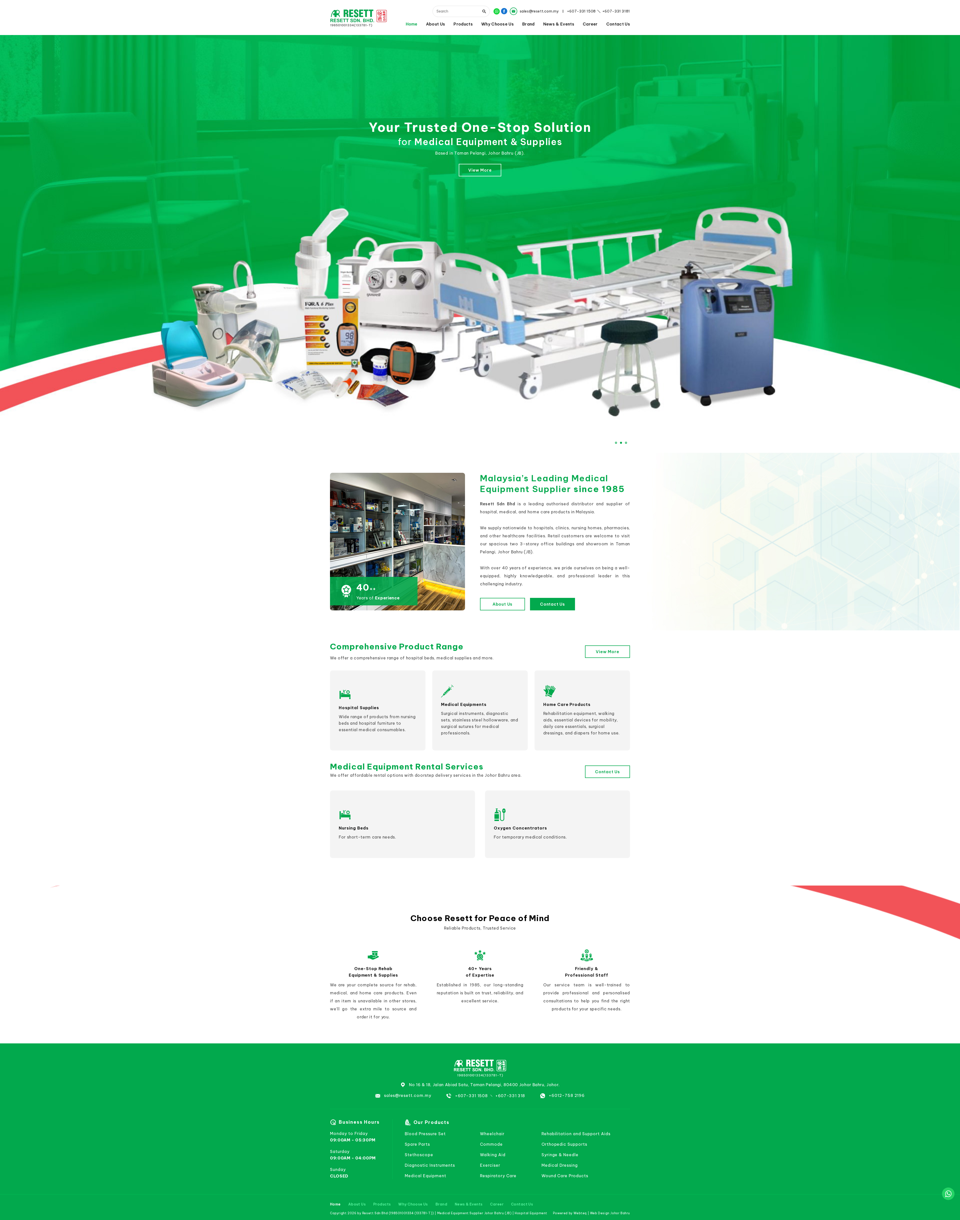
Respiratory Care (498, 1175)
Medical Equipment (425, 1175)
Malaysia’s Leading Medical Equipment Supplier (544, 483)
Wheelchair (492, 1133)
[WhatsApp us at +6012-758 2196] (948, 1193)
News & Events (558, 24)
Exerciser (490, 1165)
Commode (491, 1144)
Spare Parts (417, 1144)
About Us (435, 24)
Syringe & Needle (560, 1154)
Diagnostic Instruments (430, 1165)
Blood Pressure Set (425, 1133)
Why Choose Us (497, 24)
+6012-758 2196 (567, 1095)
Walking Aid (493, 1154)
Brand (528, 24)
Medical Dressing (560, 1165)
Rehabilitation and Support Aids (576, 1133)
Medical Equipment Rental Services (406, 766)
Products (463, 24)
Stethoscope (419, 1154)
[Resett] (358, 17)
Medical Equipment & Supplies (488, 142)
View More (480, 170)
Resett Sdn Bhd (497, 503)
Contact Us (618, 24)
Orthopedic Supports (564, 1144)
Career (590, 24)
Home (412, 24)
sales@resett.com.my (407, 1095)
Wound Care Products (565, 1175)
